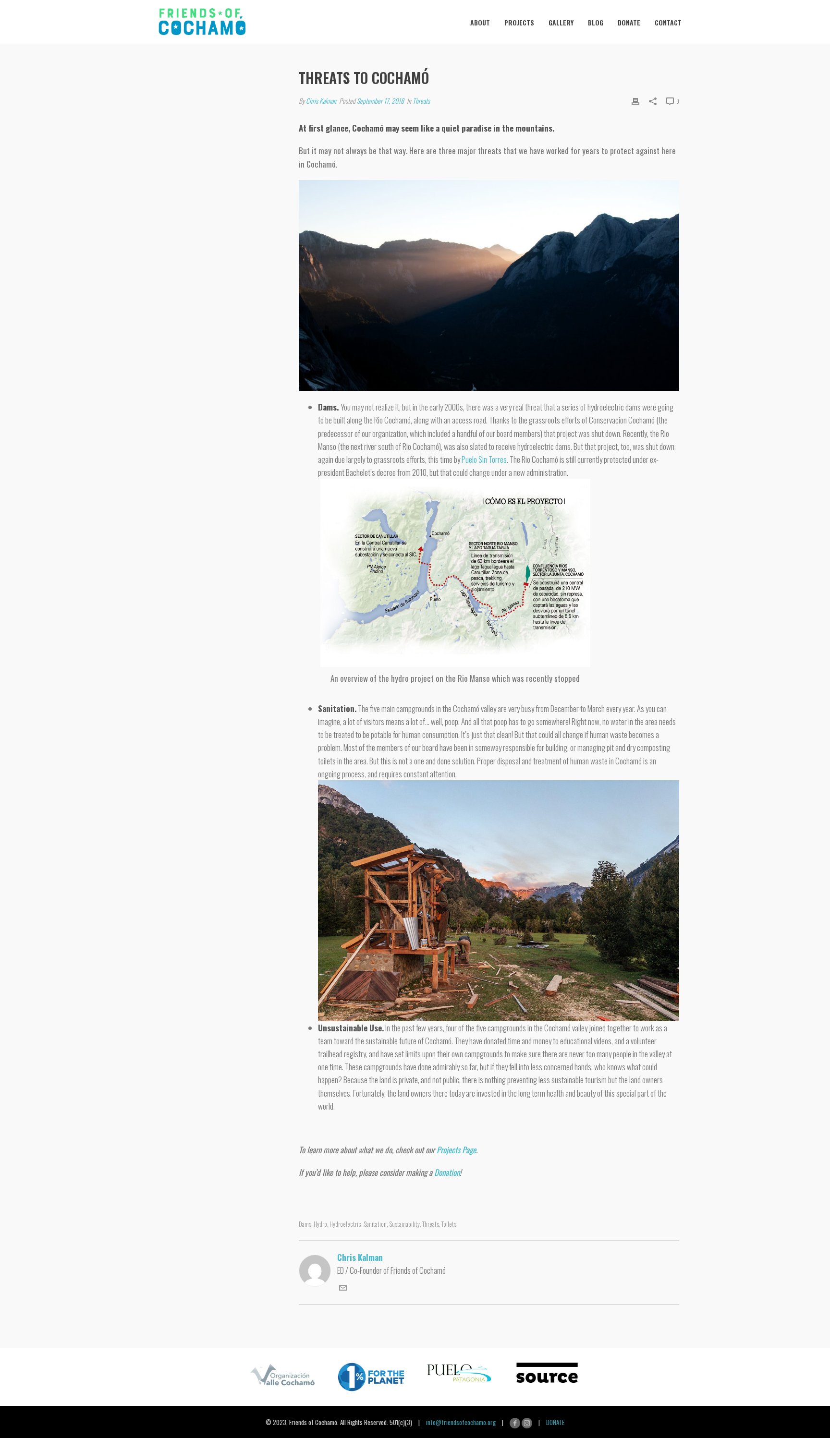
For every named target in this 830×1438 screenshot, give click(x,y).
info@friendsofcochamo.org (461, 1421)
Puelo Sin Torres (484, 459)
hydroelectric (345, 1224)
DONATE (555, 1421)
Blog (595, 22)
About (480, 22)
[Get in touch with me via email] (343, 1288)
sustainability (404, 1224)
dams (305, 1224)
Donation (447, 1172)
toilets (448, 1224)
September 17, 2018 (380, 101)
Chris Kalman (321, 101)
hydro (320, 1224)
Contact (668, 22)
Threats (421, 101)
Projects (519, 22)
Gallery (561, 22)
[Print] (635, 100)
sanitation (375, 1224)
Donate (629, 22)
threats (430, 1224)
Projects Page (456, 1150)
